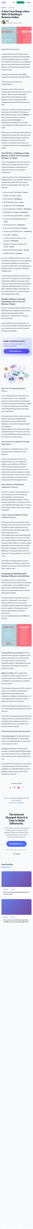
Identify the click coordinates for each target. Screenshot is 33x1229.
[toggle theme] (14, 2)
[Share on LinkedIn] (14, 787)
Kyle (7, 21)
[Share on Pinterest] (18, 787)
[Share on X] (10, 787)
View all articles (6, 867)
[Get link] (23, 787)
